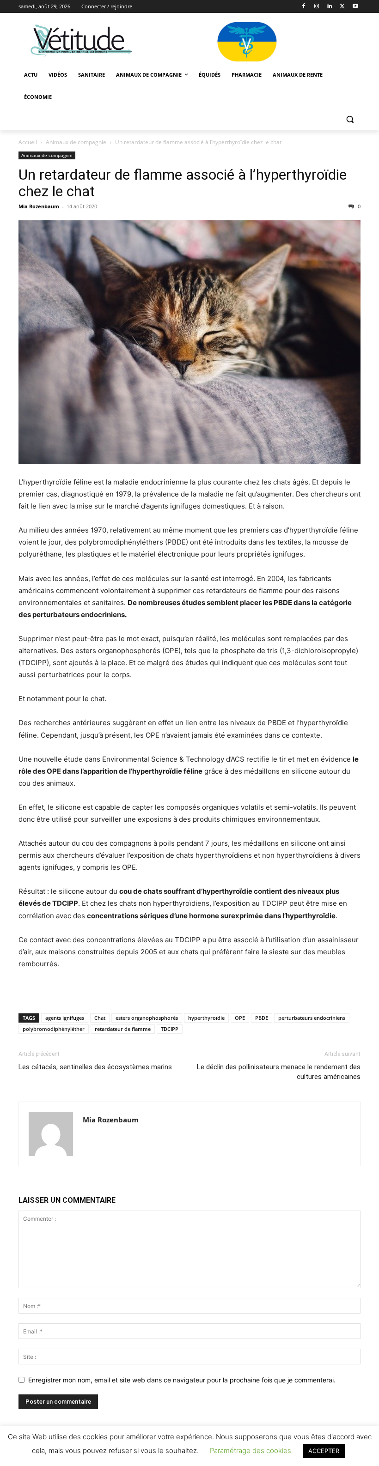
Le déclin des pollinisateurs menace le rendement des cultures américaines (279, 1072)
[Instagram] (317, 6)
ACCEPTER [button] (323, 1450)
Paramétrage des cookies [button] (250, 1450)
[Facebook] (304, 6)
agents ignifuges (64, 1017)
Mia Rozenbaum (38, 206)
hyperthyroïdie (206, 1017)
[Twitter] (342, 6)
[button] (350, 119)
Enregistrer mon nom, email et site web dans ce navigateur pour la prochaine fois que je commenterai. (182, 1380)
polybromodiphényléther (54, 1028)
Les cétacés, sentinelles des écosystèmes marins (95, 1067)
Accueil (27, 142)
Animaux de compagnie (76, 142)
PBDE (261, 1017)
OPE (240, 1017)
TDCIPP (169, 1028)
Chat (99, 1017)
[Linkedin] (329, 6)
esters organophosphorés (147, 1017)
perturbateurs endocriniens (311, 1017)
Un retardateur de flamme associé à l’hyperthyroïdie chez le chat (182, 183)
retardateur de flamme (123, 1028)
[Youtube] (355, 6)
